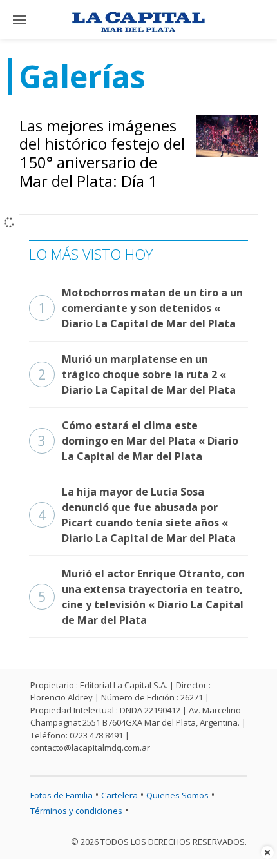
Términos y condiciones (76, 810)
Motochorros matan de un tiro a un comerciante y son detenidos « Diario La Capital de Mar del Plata (140, 308)
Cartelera (119, 795)
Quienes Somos (177, 795)
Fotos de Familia (61, 795)
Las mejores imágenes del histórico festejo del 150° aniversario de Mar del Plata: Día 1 (102, 153)
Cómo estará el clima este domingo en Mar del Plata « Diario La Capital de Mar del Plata (138, 440)
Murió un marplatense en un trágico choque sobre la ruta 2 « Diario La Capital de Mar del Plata (137, 374)
